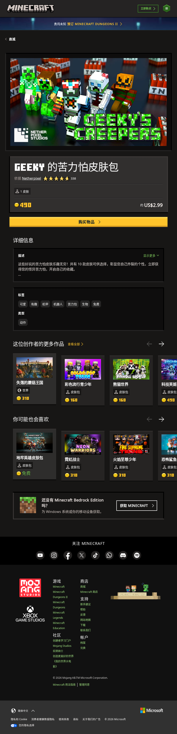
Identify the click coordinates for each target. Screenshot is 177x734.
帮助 (82, 609)
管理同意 (84, 685)
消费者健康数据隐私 (43, 719)
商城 (12, 39)
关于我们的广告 (91, 719)
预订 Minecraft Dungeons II (92, 24)
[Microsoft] (151, 710)
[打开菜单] (167, 8)
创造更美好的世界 (63, 656)
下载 (82, 625)
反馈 (82, 615)
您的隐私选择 (26, 725)
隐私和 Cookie (19, 719)
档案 (82, 643)
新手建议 (85, 604)
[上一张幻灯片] (149, 343)
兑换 (82, 648)
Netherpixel (31, 178)
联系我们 (85, 630)
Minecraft (59, 586)
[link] (40, 555)
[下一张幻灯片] (161, 343)
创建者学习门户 (62, 640)
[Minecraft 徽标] (30, 9)
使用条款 (64, 719)
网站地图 (85, 620)
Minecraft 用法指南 (64, 685)
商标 (75, 719)
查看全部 (74, 344)
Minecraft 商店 (89, 592)
